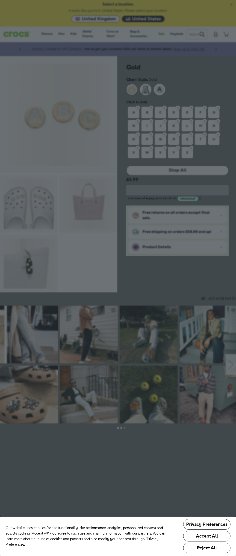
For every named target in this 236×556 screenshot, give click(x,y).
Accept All (207, 536)
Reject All (207, 548)
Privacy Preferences (206, 524)
